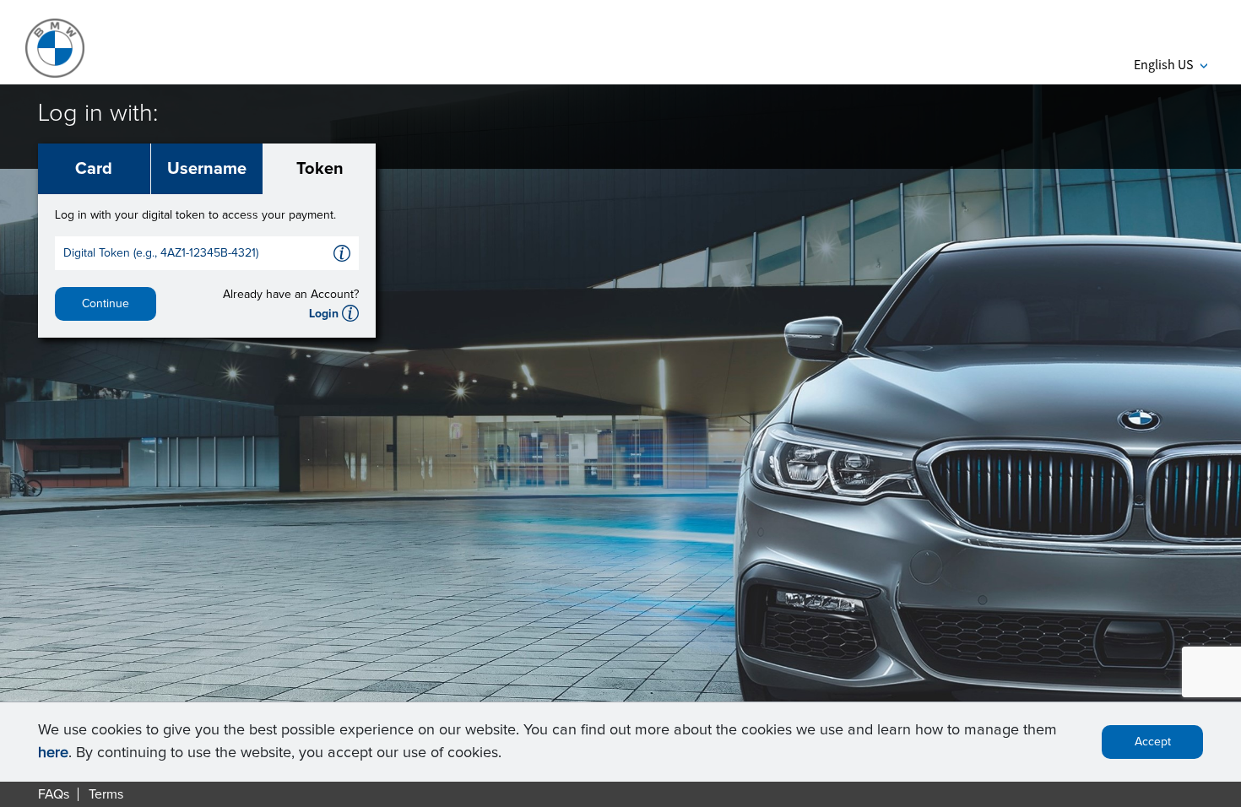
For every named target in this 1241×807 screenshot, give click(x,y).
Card (93, 168)
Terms (106, 794)
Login (324, 314)
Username (207, 168)
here (53, 753)
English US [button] (1170, 64)
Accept (1153, 742)
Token (320, 168)
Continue (105, 304)
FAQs (53, 794)
